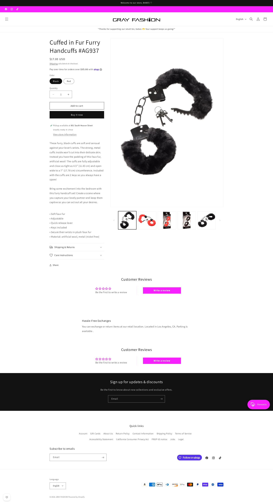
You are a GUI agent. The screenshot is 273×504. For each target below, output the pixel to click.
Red (69, 81)
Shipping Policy (164, 433)
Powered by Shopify (76, 497)
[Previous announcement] (85, 9)
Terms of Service (183, 433)
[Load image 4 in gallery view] (167, 220)
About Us (108, 433)
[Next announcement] (188, 9)
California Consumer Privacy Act (132, 439)
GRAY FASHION (62, 497)
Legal (181, 439)
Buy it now (77, 114)
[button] (6, 19)
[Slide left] (113, 220)
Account (83, 433)
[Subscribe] (161, 399)
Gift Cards (95, 433)
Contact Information (143, 433)
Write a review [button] (162, 290)
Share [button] (56, 265)
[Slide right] (219, 220)
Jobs (172, 439)
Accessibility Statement (101, 439)
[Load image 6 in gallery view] (206, 220)
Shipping (54, 63)
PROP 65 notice (159, 439)
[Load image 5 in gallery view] (187, 220)
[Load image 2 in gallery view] (147, 220)
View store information (64, 134)
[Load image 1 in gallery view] (127, 220)
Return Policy (123, 433)
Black (56, 81)
